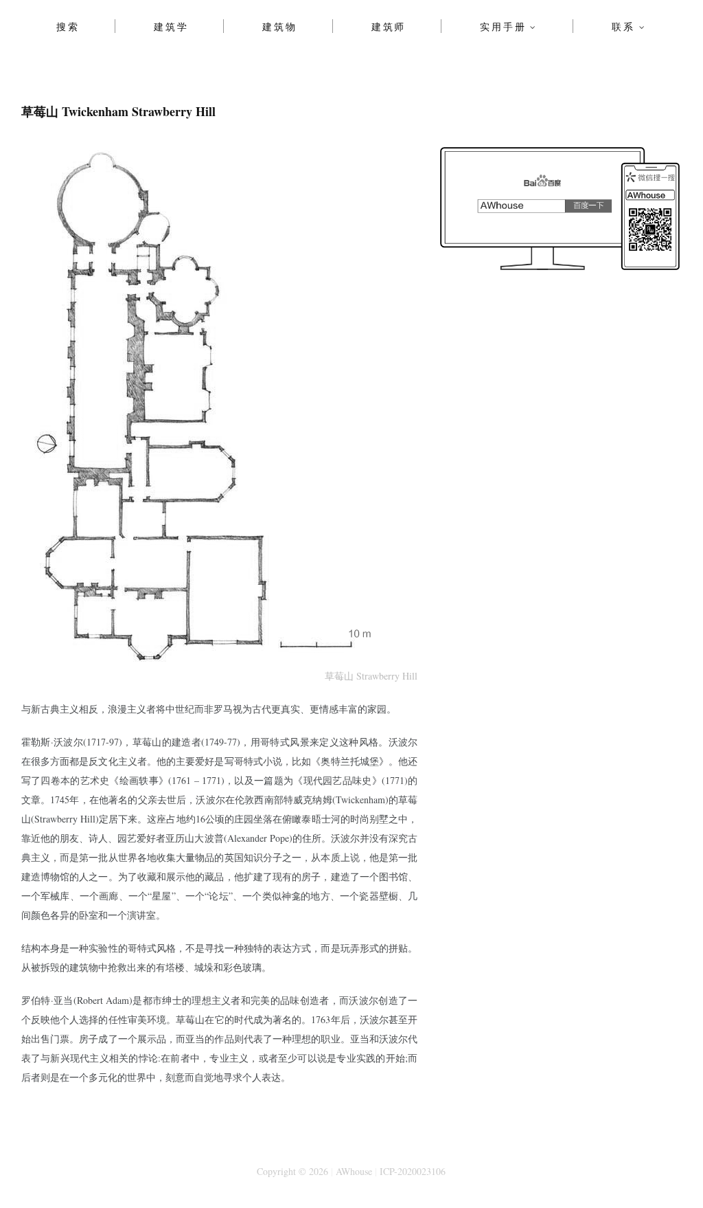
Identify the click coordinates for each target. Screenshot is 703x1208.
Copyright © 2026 (292, 1171)
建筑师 (388, 26)
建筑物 (279, 26)
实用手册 (503, 26)
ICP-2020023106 (413, 1171)
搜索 (68, 26)
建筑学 (171, 26)
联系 (623, 26)
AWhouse (354, 1171)
